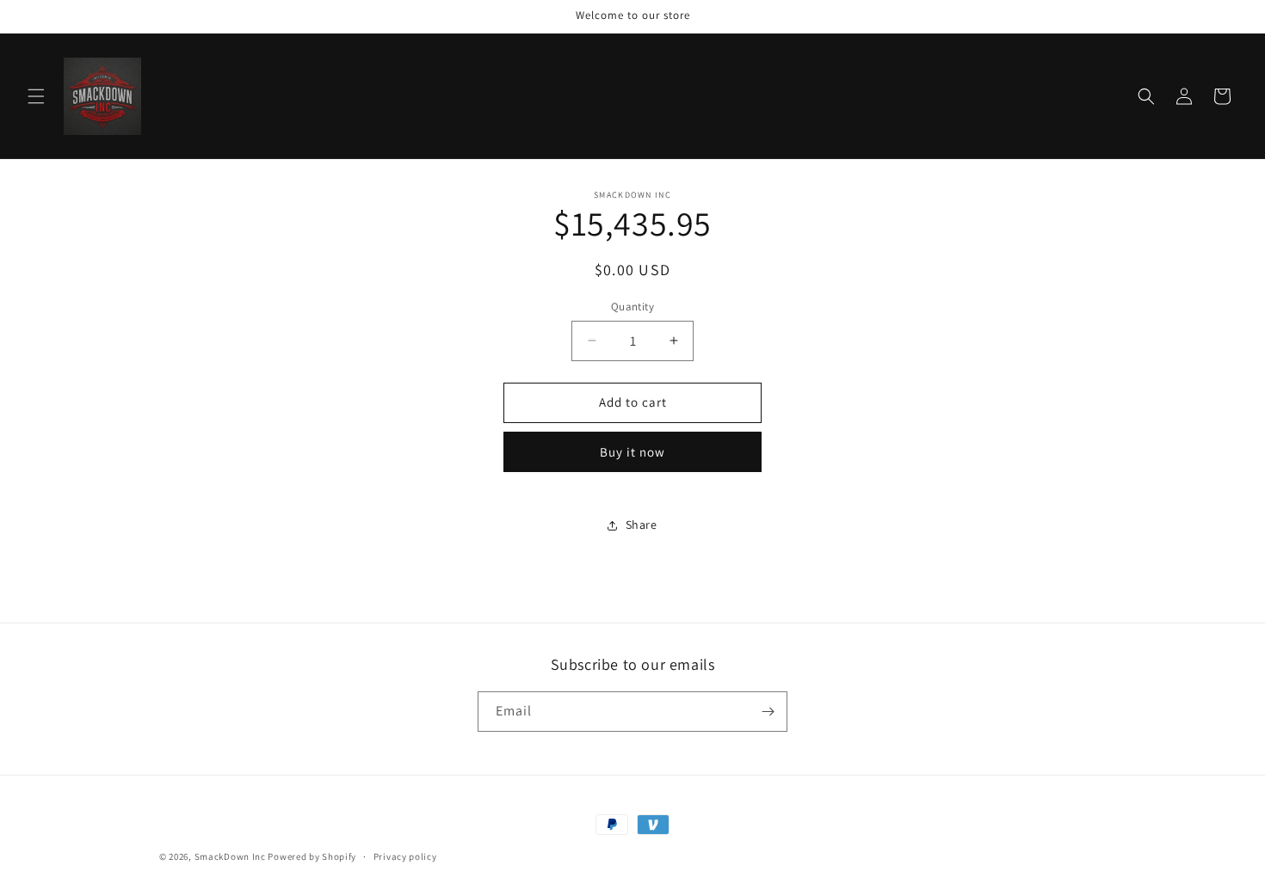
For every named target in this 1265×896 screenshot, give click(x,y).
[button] (36, 96)
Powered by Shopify (312, 856)
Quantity (632, 306)
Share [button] (641, 524)
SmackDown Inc (230, 856)
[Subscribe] (768, 711)
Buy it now (632, 452)
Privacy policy (405, 856)
